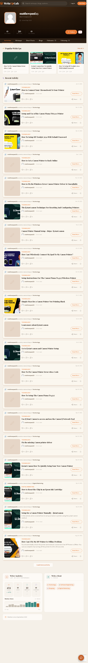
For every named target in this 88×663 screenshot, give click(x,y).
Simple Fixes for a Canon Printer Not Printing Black (43, 301)
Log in (73, 3)
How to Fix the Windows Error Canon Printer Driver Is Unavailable (49, 184)
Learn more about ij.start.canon (35, 325)
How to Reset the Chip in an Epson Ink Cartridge (42, 489)
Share (75, 99)
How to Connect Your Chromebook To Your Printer (43, 90)
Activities (7, 40)
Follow (72, 32)
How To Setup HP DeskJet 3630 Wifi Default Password (44, 137)
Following (65, 40)
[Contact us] (81, 658)
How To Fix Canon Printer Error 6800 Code (40, 372)
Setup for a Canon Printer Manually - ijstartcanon (42, 513)
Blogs (41, 40)
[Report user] (80, 32)
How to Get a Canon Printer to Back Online (39, 160)
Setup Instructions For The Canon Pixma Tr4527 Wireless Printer (49, 278)
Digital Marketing (28, 487)
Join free (82, 3)
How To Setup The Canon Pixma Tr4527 (38, 395)
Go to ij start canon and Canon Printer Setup (40, 348)
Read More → (76, 93)
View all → (80, 48)
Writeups (18, 40)
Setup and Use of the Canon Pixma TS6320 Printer (43, 114)
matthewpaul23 (29, 93)
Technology (26, 87)
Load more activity (43, 565)
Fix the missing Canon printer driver (37, 442)
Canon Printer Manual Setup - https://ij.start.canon (43, 231)
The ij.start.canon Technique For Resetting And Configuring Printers (50, 207)
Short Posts (30, 40)
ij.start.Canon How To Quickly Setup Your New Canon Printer (47, 466)
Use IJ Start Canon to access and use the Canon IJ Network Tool (48, 419)
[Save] (80, 99)
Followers (51, 40)
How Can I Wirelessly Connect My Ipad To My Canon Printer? (47, 254)
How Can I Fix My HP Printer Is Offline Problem (42, 542)
